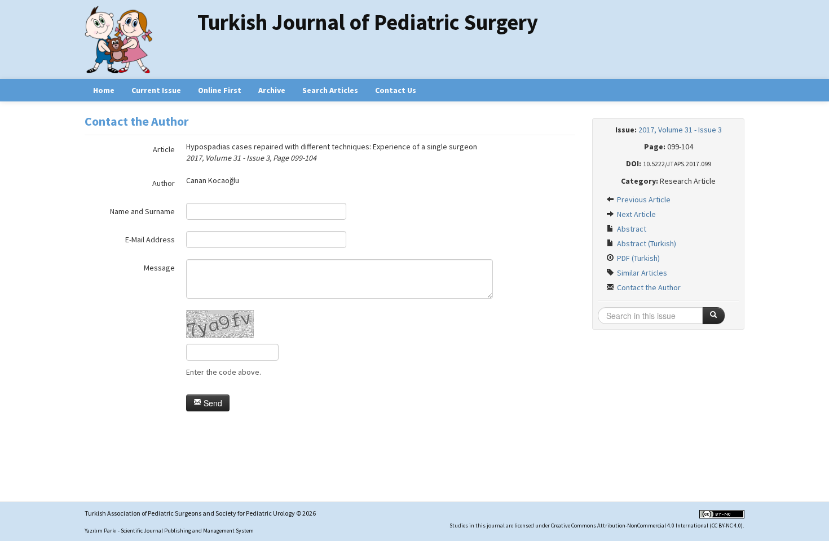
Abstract (630, 229)
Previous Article (643, 199)
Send (211, 403)
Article (164, 149)
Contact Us (395, 90)
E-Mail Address (150, 239)
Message (159, 268)
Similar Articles (641, 273)
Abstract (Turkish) (645, 243)
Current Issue (156, 90)
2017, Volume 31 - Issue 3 (680, 130)
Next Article (635, 214)
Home (103, 90)
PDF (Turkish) (637, 258)
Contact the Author (648, 287)
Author (163, 183)
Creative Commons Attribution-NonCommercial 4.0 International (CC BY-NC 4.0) (647, 525)
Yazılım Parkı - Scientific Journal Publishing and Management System (169, 530)
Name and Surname (142, 211)
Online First (219, 90)
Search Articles (330, 90)
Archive (271, 90)
